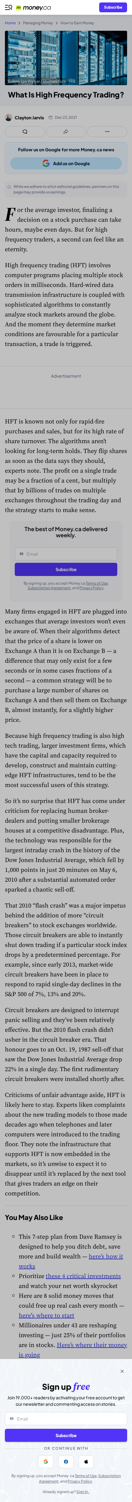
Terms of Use (86, 1475)
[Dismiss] (122, 1371)
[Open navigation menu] (8, 7)
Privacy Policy (80, 1481)
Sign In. (82, 1491)
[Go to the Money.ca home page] (37, 7)
